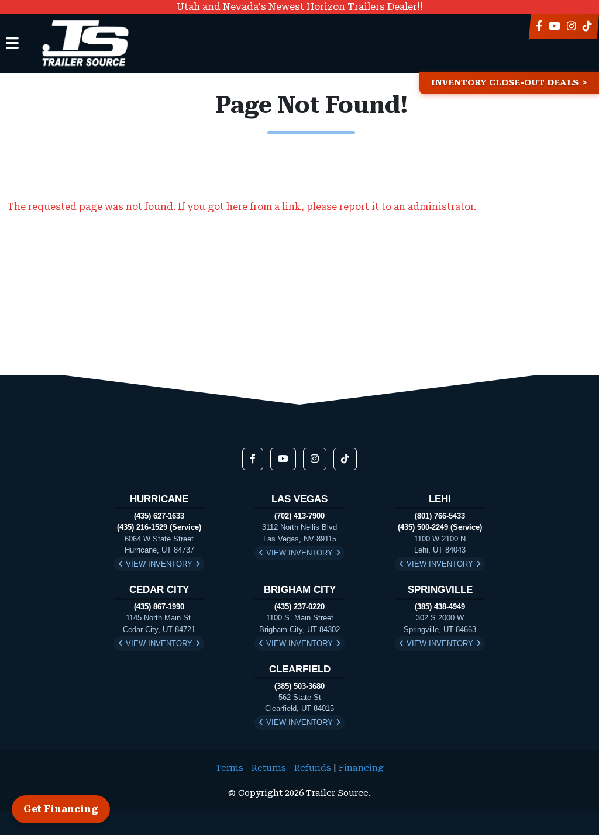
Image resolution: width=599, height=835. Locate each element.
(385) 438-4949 (440, 606)
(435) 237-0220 (299, 606)
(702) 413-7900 (299, 516)
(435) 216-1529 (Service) (159, 527)
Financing (361, 768)
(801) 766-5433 (440, 516)
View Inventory (159, 564)
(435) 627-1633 (159, 516)
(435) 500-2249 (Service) (440, 527)
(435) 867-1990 (159, 606)
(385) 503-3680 (299, 686)
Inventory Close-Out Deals (505, 83)
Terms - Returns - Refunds (273, 768)
